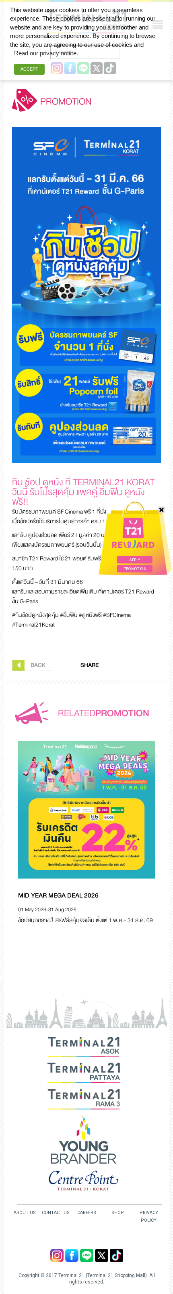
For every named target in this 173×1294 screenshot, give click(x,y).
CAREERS (86, 1212)
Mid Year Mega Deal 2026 (58, 895)
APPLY (134, 560)
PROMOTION (135, 568)
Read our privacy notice (45, 53)
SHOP (117, 1212)
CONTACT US (56, 1212)
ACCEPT (29, 69)
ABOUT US (25, 1212)
